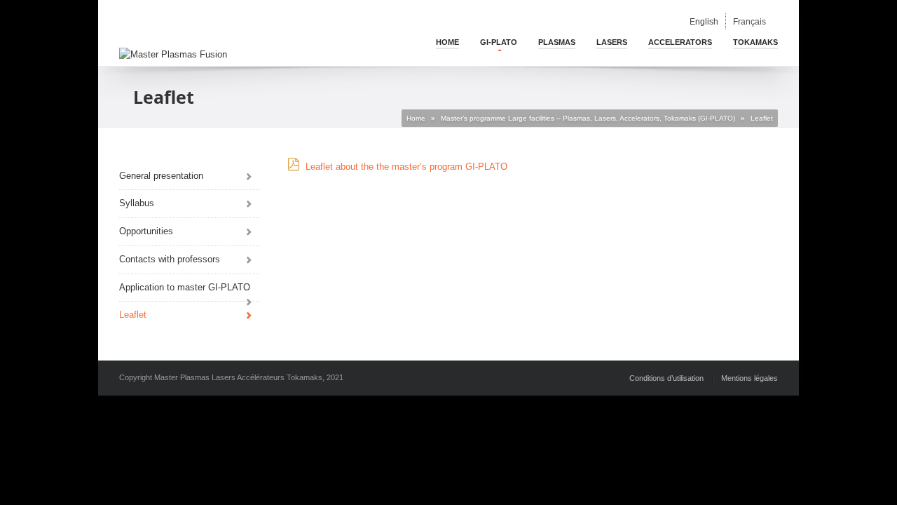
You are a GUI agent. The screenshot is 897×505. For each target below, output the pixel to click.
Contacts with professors (169, 259)
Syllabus (136, 203)
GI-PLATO (498, 42)
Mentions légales (749, 378)
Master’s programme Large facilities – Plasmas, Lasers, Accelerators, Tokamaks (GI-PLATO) (588, 118)
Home (447, 42)
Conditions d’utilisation (666, 378)
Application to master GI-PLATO (184, 287)
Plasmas (556, 42)
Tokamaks (755, 42)
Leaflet (132, 314)
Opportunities (146, 231)
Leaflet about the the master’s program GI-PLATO (406, 166)
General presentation (161, 175)
